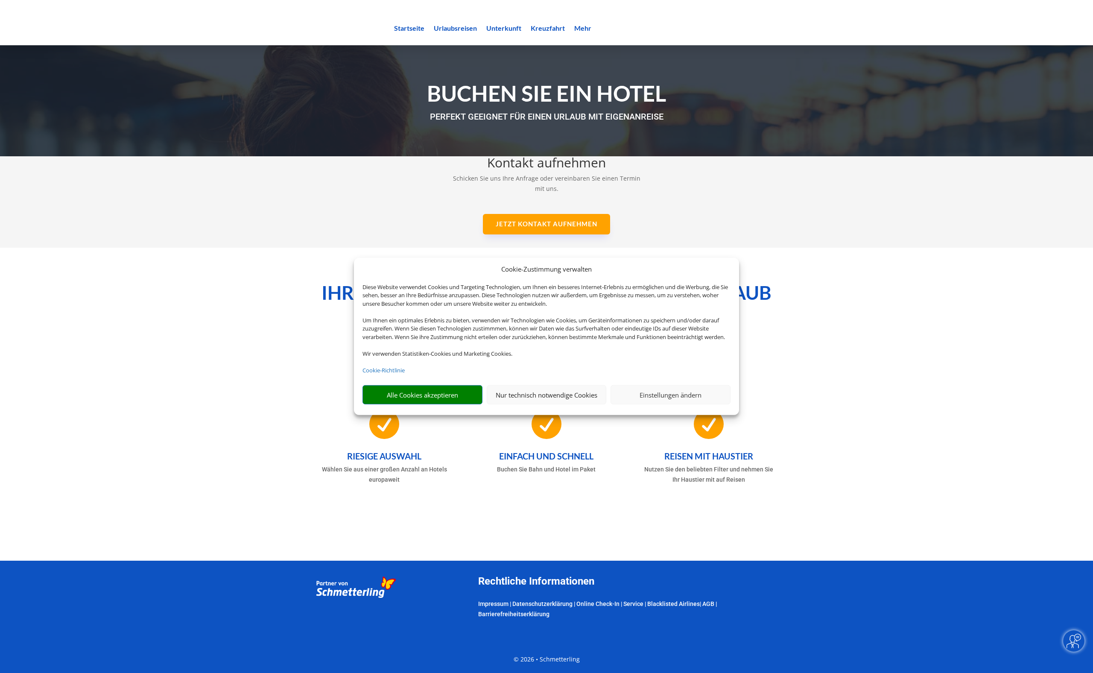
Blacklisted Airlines (673, 603)
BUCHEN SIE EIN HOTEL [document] (546, 93)
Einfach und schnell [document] (546, 456)
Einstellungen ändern (670, 395)
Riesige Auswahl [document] (384, 456)
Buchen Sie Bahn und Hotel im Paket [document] (546, 469)
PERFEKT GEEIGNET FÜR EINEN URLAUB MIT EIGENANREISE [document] (546, 117)
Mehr (582, 28)
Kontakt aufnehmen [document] (546, 163)
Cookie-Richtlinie (383, 370)
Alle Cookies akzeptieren (422, 395)
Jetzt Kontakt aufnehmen (546, 224)
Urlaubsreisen (455, 28)
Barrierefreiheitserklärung (513, 614)
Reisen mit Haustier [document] (708, 456)
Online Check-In (598, 603)
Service (633, 603)
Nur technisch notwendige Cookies (546, 395)
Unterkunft (503, 28)
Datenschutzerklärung (542, 603)
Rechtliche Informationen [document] (536, 581)
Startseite (409, 28)
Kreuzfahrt (548, 28)
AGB (708, 603)
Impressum (493, 603)
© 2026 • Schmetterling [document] (547, 659)
